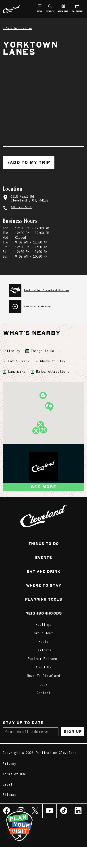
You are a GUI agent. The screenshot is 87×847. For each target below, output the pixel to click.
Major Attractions (52, 372)
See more (43, 486)
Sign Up (72, 731)
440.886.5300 (21, 207)
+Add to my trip (28, 162)
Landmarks (16, 372)
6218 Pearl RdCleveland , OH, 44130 (29, 199)
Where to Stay (52, 361)
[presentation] (46, 288)
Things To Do (42, 351)
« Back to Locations (17, 28)
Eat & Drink (18, 361)
